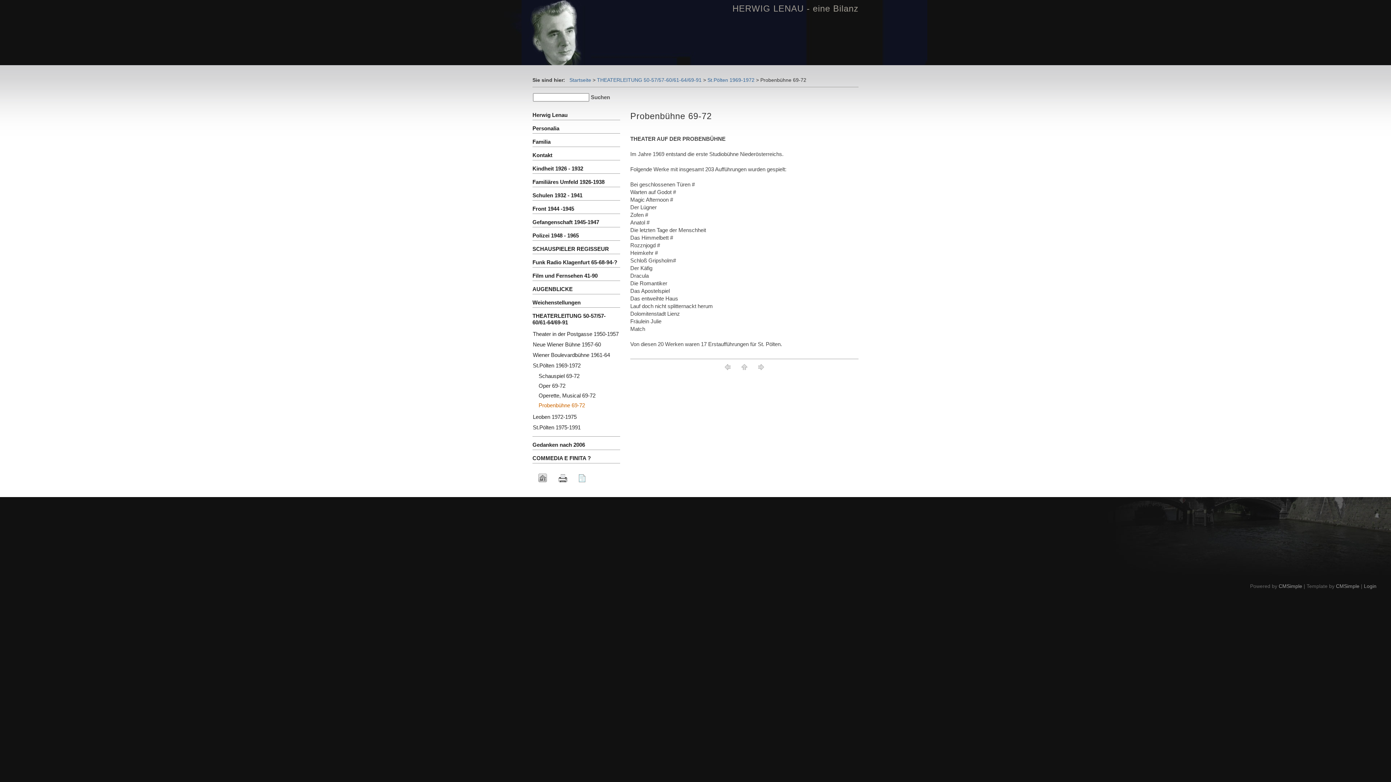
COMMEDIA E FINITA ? (561, 458)
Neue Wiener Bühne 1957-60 (567, 344)
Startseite (580, 80)
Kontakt (542, 155)
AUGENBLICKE (552, 289)
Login (1370, 586)
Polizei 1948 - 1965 (555, 235)
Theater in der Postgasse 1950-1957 (576, 334)
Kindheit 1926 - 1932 (557, 168)
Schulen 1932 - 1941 (557, 195)
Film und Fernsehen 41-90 (565, 276)
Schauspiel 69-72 (559, 376)
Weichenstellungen (556, 302)
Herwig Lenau (550, 115)
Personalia (545, 128)
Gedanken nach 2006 (558, 445)
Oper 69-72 (552, 386)
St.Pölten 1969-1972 (731, 80)
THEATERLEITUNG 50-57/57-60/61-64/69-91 (649, 80)
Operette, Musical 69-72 (567, 395)
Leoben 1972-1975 (555, 417)
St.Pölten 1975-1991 (557, 427)
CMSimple (1290, 586)
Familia (541, 142)
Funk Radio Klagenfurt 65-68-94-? (574, 262)
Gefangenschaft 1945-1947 (565, 222)
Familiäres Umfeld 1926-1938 (568, 182)
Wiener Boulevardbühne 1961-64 (571, 355)
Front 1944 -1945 (553, 209)
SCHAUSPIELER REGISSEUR (570, 249)
